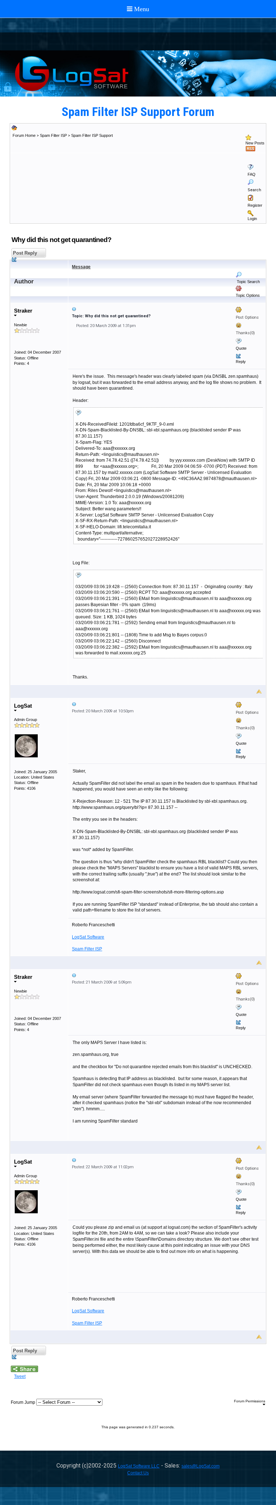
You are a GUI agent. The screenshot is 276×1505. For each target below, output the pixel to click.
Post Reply (24, 253)
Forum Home (24, 135)
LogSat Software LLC (139, 1466)
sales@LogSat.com (200, 1466)
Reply (241, 361)
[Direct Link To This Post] (167, 309)
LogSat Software (88, 937)
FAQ (252, 174)
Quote (241, 348)
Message (81, 266)
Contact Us (138, 1472)
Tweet (20, 1376)
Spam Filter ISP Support (92, 135)
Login (252, 218)
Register (255, 205)
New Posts (254, 143)
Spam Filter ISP (53, 135)
